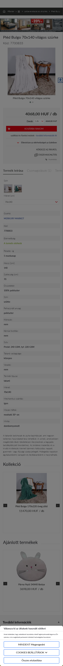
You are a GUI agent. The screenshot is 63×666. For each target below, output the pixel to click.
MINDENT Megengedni (31, 644)
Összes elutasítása (32, 660)
